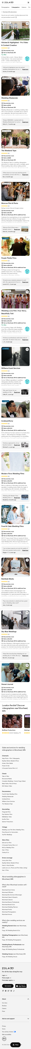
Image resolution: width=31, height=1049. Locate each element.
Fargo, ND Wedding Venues (9, 956)
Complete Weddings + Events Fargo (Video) (13, 781)
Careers (4, 1008)
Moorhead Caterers (7, 899)
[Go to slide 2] (14, 147)
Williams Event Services (8, 801)
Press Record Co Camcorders (10, 832)
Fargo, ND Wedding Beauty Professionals (13, 949)
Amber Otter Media (7, 763)
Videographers (15, 7)
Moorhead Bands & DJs (8, 904)
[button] (27, 23)
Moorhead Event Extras (8, 890)
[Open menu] (3, 2)
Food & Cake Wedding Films (9, 794)
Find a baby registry (7, 980)
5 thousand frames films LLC (10, 768)
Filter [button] (17, 1045)
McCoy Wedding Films (8, 847)
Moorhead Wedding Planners (10, 907)
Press (3, 1011)
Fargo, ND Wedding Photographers (11, 940)
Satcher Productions (7, 821)
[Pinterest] (6, 991)
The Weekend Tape (7, 804)
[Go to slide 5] (18, 147)
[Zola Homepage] (8, 2)
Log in (3, 975)
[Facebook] (3, 991)
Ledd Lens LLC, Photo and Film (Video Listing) (14, 867)
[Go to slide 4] (17, 147)
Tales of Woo (5, 776)
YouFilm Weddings (7, 834)
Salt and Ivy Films (6, 842)
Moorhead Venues (7, 914)
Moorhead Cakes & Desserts (9, 897)
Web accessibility (6, 1034)
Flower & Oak (5, 765)
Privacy (4, 1026)
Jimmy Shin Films (6, 860)
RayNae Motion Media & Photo (10, 761)
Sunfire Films (5, 819)
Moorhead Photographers (9, 912)
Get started (8, 986)
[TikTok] (14, 991)
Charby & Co (5, 852)
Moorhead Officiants (7, 892)
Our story (4, 1003)
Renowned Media (7, 778)
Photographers (5, 7)
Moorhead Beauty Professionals (10, 902)
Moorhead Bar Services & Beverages (12, 894)
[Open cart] (28, 2)
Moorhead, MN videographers (10, 11)
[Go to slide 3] (15, 147)
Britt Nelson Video (7, 786)
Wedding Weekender (8, 796)
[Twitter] (8, 991)
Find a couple (5, 977)
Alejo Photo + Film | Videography (11, 758)
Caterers (24, 7)
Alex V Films (5, 850)
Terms (3, 1029)
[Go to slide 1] (12, 147)
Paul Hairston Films (7, 814)
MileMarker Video (7, 816)
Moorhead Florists (7, 909)
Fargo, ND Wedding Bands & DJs (11, 930)
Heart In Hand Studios (8, 865)
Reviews (4, 1005)
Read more (25, 69)
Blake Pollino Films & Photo (9, 783)
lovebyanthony (6, 799)
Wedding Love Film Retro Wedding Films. (13, 829)
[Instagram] (11, 991)
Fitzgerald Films (6, 812)
